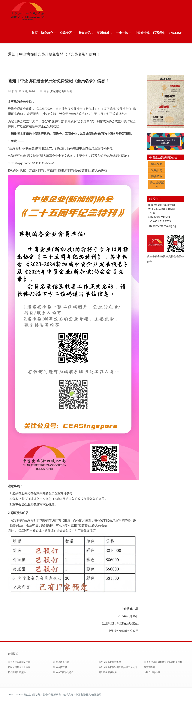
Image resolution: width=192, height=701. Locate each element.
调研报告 (67, 91)
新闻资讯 (85, 33)
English (175, 33)
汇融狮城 (103, 33)
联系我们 (159, 33)
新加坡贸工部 (60, 667)
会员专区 (66, 33)
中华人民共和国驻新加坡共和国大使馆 (118, 667)
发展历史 (156, 170)
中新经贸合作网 (61, 662)
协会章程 (156, 176)
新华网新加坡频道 (17, 672)
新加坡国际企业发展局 (19, 667)
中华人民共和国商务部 (110, 662)
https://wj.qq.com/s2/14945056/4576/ (31, 163)
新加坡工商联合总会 (63, 672)
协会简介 (47, 33)
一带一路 (122, 33)
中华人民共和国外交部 (19, 662)
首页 (35, 33)
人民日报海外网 (152, 672)
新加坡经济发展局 (108, 672)
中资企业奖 (142, 33)
